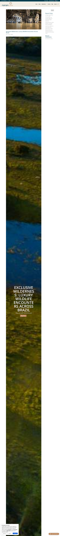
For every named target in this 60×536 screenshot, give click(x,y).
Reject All (10, 533)
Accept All (15, 533)
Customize (4, 533)
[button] (54, 534)
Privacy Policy (46, 0)
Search (52, 10)
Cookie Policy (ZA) (51, 0)
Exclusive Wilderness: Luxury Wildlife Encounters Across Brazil (22, 32)
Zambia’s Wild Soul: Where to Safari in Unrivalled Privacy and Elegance (49, 23)
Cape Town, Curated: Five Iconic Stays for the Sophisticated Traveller (49, 27)
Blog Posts (23, 315)
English (12, 34)
